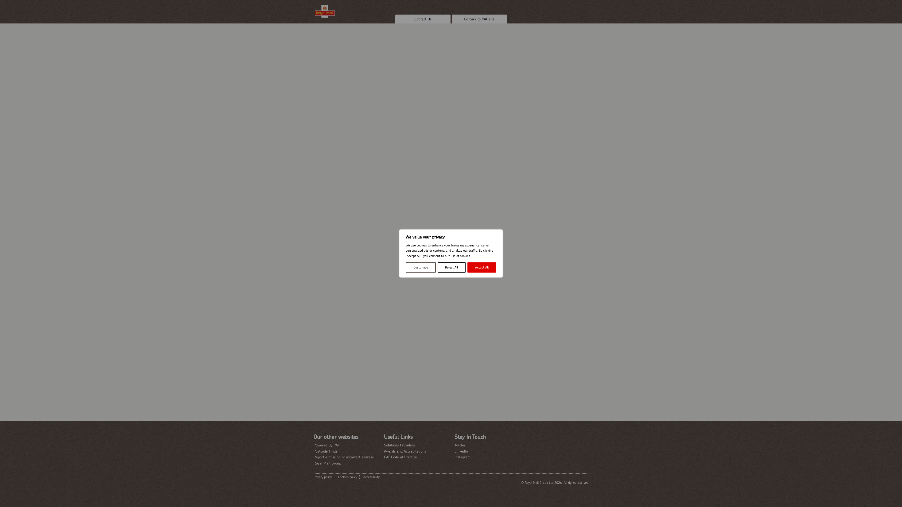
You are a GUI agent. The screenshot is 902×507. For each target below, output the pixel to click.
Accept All (482, 267)
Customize (420, 267)
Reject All (451, 267)
